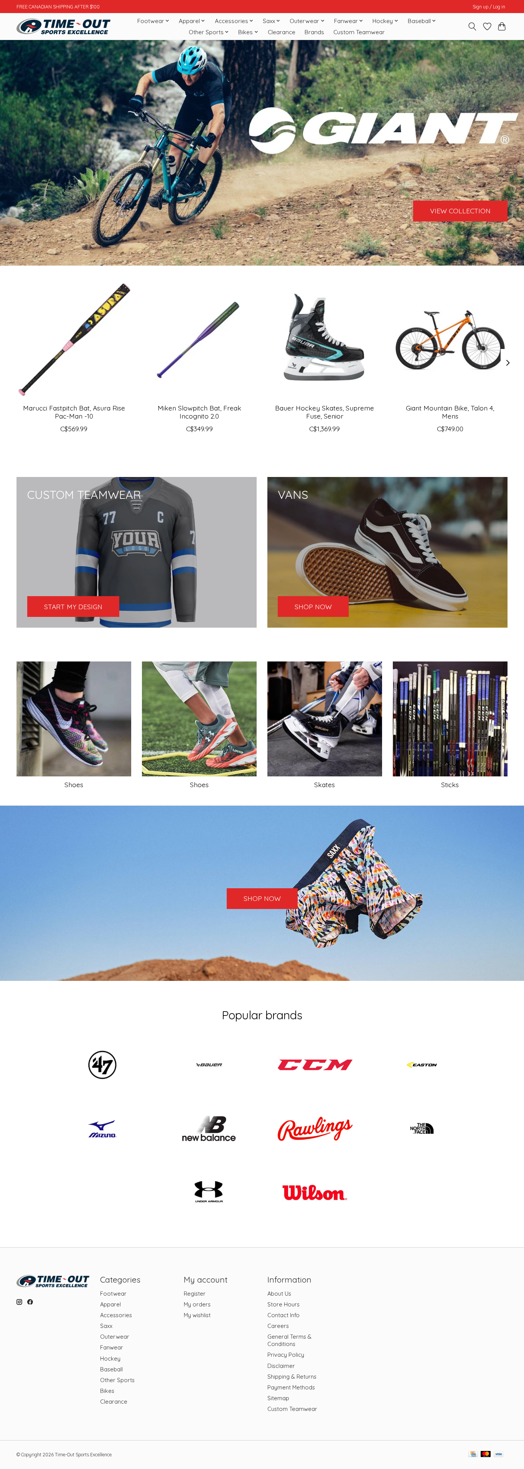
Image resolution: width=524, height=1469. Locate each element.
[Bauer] (209, 1065)
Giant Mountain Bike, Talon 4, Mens (450, 412)
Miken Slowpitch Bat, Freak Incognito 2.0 (199, 412)
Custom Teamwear (359, 32)
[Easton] (422, 1065)
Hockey (110, 1358)
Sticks (450, 784)
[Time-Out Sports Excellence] (63, 26)
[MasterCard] (486, 1454)
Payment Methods (291, 1387)
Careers (278, 1325)
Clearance (281, 32)
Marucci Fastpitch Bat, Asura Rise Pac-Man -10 (74, 412)
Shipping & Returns (291, 1376)
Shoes (73, 784)
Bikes (107, 1390)
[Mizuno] (102, 1129)
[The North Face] (422, 1129)
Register (195, 1293)
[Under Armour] (209, 1193)
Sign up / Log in (489, 7)
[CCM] (315, 1065)
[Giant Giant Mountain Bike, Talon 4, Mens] (450, 339)
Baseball (111, 1369)
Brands (314, 32)
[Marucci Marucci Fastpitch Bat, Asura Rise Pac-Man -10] (73, 339)
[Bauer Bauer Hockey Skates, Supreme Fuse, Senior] (324, 339)
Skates (324, 784)
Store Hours (283, 1304)
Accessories (116, 1315)
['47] (102, 1065)
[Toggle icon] (472, 26)
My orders (197, 1304)
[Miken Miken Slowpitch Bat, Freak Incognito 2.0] (199, 339)
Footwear (113, 1293)
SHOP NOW (262, 898)
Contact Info (283, 1315)
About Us (279, 1293)
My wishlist (197, 1315)
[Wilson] (315, 1193)
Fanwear (111, 1347)
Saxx (106, 1325)
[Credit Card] (473, 1454)
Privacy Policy (285, 1354)
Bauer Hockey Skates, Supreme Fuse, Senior (324, 412)
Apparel (110, 1304)
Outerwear (114, 1336)
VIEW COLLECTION (460, 210)
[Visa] (499, 1454)
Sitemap (278, 1398)
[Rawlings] (315, 1129)
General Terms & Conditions (289, 1340)
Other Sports (117, 1380)
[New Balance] (209, 1129)
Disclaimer (281, 1365)
